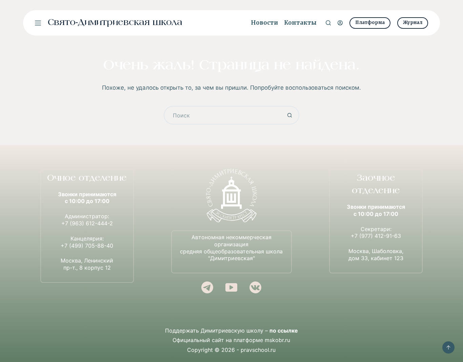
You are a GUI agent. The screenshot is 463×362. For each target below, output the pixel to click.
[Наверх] (448, 347)
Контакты (300, 22)
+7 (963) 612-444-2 (87, 223)
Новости (264, 22)
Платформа (370, 22)
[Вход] (340, 22)
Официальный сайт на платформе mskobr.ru (231, 340)
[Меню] (38, 23)
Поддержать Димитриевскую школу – (231, 330)
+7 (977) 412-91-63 (376, 235)
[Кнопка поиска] (290, 115)
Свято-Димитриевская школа (115, 23)
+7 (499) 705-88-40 (87, 245)
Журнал (412, 22)
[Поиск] (328, 22)
